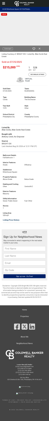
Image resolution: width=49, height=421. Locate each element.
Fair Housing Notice (30, 402)
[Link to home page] (24, 3)
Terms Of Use (8, 400)
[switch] (34, 48)
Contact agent (7, 48)
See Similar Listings (37, 74)
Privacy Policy (24, 400)
